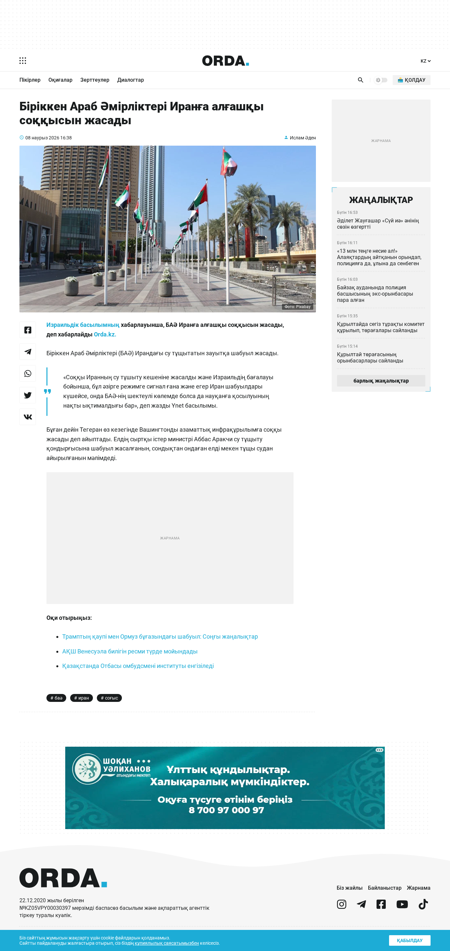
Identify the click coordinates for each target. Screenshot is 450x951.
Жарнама (419, 888)
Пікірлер (30, 80)
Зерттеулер (94, 80)
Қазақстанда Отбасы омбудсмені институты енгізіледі (138, 665)
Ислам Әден (303, 137)
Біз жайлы (350, 888)
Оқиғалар (60, 80)
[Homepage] (225, 60)
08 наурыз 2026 (42, 137)
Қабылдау (410, 940)
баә (58, 698)
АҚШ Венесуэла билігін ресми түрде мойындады (130, 651)
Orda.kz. (105, 334)
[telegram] (361, 907)
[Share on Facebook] (27, 330)
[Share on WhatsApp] (27, 373)
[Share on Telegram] (27, 351)
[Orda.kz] (63, 894)
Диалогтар (130, 80)
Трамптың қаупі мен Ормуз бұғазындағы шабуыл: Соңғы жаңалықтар (160, 636)
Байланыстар (385, 888)
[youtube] (402, 907)
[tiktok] (423, 907)
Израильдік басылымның (83, 324)
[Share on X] (27, 395)
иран (83, 698)
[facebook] (381, 907)
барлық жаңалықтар (381, 381)
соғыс (111, 698)
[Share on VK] (27, 417)
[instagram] (341, 907)
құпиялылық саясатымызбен (167, 943)
